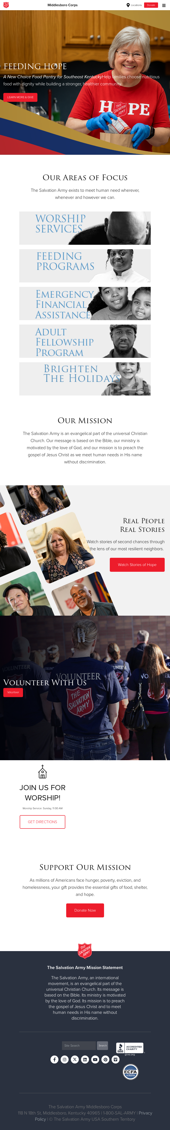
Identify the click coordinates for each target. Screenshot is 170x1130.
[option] (85, 82)
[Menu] (163, 5)
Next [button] (11, 82)
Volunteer (13, 692)
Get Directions (42, 822)
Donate (151, 5)
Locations (136, 5)
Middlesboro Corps (63, 5)
